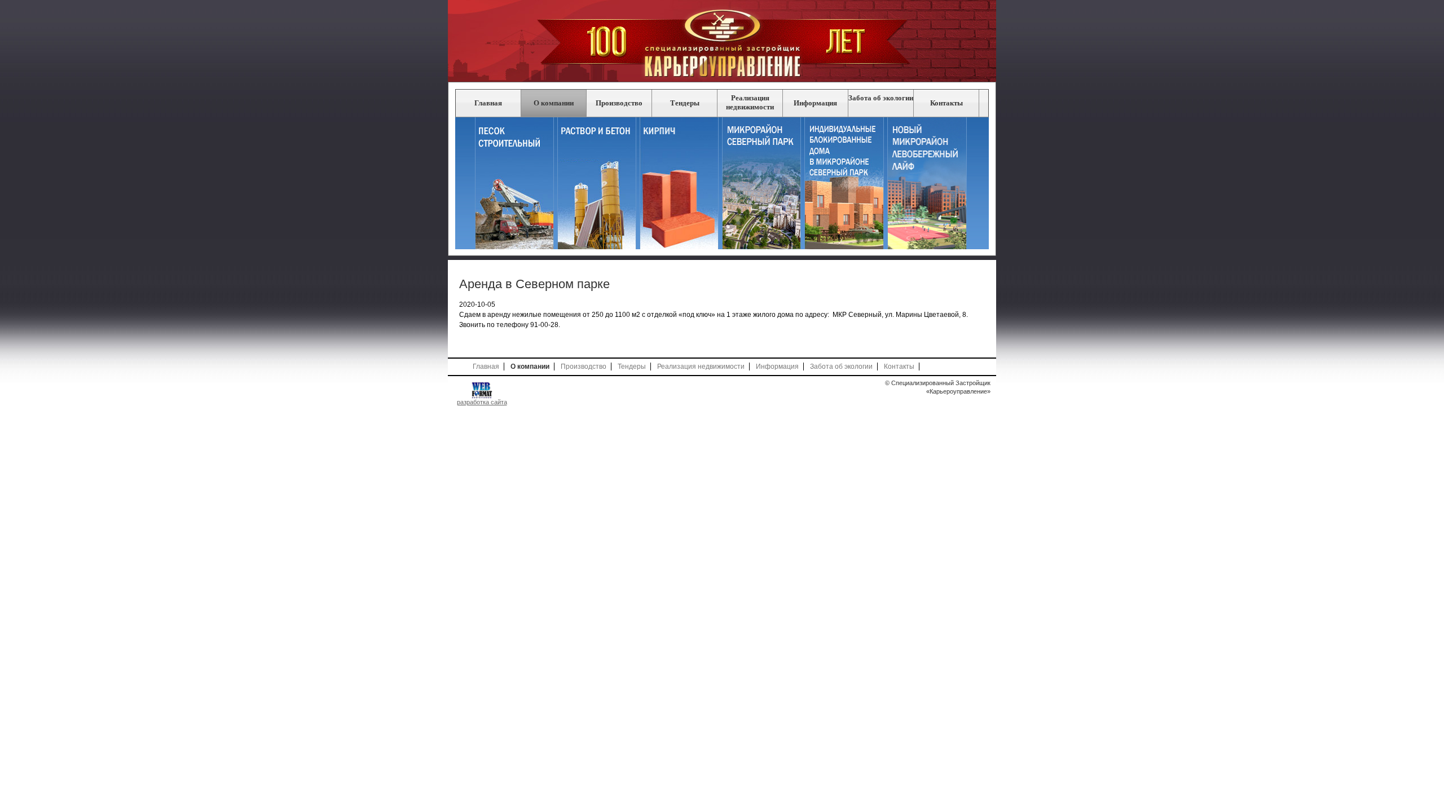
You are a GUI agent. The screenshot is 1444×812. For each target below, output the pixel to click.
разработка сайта (482, 402)
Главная (488, 103)
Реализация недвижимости (750, 102)
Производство (619, 103)
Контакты (946, 103)
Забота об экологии (880, 98)
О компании (554, 103)
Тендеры (684, 103)
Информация (815, 103)
